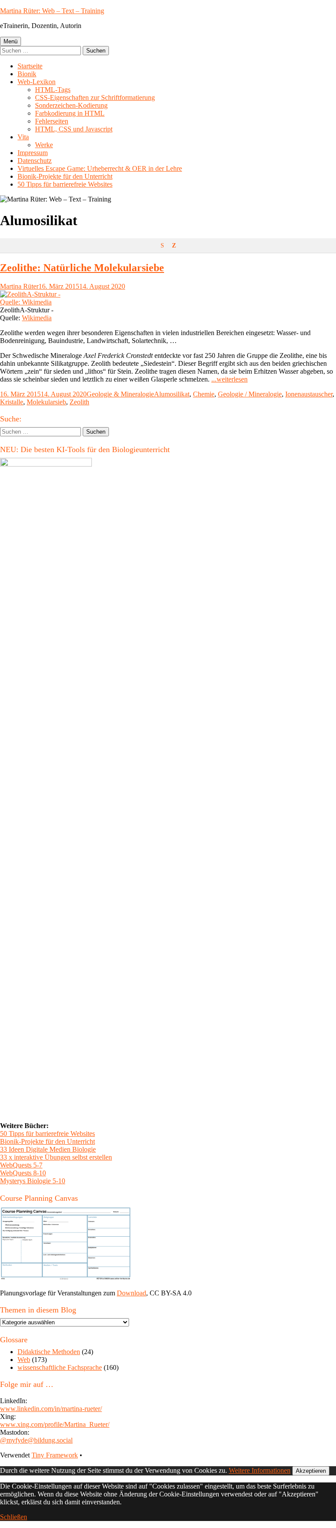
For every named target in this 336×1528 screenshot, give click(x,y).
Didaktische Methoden (49, 1351)
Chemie (203, 394)
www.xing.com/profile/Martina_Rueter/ (54, 1424)
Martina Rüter (19, 286)
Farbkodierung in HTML (70, 113)
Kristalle (11, 402)
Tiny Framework (55, 1455)
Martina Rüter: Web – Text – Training (52, 10)
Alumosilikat (171, 394)
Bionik (27, 74)
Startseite (30, 66)
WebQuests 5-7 (21, 1165)
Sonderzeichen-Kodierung (71, 105)
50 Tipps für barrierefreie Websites (65, 184)
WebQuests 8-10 (23, 1173)
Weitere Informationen (259, 1470)
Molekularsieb (46, 402)
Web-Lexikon (37, 81)
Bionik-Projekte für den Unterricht (65, 176)
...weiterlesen (229, 379)
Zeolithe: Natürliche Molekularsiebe (82, 267)
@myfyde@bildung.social (36, 1440)
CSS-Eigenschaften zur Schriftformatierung (95, 97)
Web (24, 1359)
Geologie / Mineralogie (250, 394)
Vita (23, 137)
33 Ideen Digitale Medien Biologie (48, 1149)
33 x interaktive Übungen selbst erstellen (56, 1157)
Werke (44, 145)
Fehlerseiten (51, 121)
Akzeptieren (311, 1471)
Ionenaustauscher (308, 394)
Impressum (33, 152)
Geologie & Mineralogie (120, 394)
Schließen (13, 1517)
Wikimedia (37, 318)
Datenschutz (35, 160)
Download (131, 1293)
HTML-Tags (52, 89)
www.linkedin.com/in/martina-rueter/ (51, 1408)
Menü (11, 41)
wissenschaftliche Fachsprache (60, 1367)
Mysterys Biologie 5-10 (32, 1181)
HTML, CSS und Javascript (73, 129)
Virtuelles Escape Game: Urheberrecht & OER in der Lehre (100, 168)
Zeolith (79, 402)
